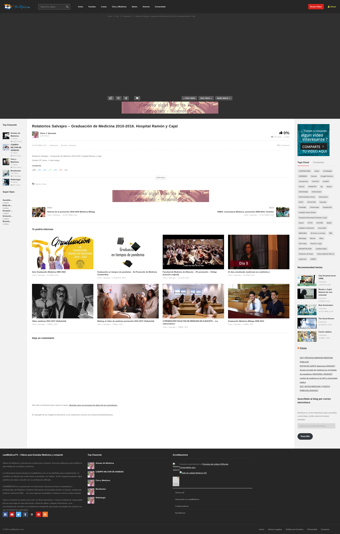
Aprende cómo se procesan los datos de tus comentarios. (93, 405)
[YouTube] (12, 514)
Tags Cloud (303, 162)
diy (321, 187)
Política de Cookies (294, 529)
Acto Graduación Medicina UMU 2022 (49, 272)
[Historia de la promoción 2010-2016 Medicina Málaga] (95, 214)
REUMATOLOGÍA (305, 249)
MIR (330, 233)
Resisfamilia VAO (8, 221)
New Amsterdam (325, 305)
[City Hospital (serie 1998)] (307, 280)
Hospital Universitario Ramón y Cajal (313, 218)
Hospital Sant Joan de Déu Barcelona (8, 211)
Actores (146, 7)
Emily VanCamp (8, 205)
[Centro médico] (307, 336)
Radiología (15, 179)
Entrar (333, 7)
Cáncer (301, 187)
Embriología (303, 192)
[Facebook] (5, 514)
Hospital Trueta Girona (307, 212)
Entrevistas (323, 197)
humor (301, 223)
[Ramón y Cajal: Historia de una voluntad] (307, 294)
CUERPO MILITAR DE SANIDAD (16, 147)
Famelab (323, 202)
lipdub (329, 223)
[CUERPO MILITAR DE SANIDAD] (6, 147)
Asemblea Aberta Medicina (8, 200)
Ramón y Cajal (40, 184)
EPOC (301, 202)
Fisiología (302, 207)
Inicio (80, 7)
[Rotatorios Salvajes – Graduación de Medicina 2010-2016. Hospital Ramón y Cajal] (62, 252)
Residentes (16, 171)
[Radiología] (6, 182)
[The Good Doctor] (307, 323)
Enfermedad (316, 192)
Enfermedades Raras (307, 197)
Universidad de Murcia (325, 254)
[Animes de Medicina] (6, 135)
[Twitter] (18, 514)
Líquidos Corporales (306, 228)
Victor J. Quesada (48, 133)
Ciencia (314, 176)
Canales (92, 7)
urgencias (302, 259)
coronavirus (303, 181)
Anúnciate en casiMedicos (187, 499)
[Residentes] (6, 173)
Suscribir (305, 436)
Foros (303, 348)
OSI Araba (303, 244)
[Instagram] (32, 514)
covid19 (326, 181)
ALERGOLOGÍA (305, 171)
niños (321, 238)
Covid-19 (315, 181)
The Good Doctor (326, 318)
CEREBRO (303, 176)
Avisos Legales (275, 529)
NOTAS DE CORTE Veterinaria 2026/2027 (317, 366)
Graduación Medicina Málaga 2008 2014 (246, 321)
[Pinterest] (38, 514)
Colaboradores (182, 506)
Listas (104, 7)
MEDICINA (303, 233)
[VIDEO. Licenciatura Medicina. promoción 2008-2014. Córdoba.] (226, 214)
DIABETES (312, 187)
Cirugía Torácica (327, 176)
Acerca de (179, 492)
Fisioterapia (314, 207)
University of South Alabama (8, 216)
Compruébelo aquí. (188, 467)
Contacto (325, 529)
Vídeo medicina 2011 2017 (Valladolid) (49, 321)
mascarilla (322, 228)
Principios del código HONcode (215, 464)
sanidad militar (321, 249)
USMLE (313, 259)
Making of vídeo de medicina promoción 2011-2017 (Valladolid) (125, 321)
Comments (318, 162)
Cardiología (327, 171)
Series (134, 7)
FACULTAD (311, 202)
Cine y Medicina (119, 7)
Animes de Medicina (105, 463)
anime (316, 171)
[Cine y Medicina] (6, 161)
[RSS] (45, 514)
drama (329, 187)
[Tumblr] (25, 514)
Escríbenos (180, 513)
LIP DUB (319, 223)
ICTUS (310, 223)
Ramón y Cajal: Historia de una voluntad (325, 292)
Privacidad (312, 529)
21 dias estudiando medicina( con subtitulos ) (249, 272)
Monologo (302, 238)
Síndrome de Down (306, 254)
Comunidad (160, 7)
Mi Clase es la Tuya (318, 233)
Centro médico (325, 332)
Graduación (54, 145)
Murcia (312, 238)
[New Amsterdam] (307, 309)
